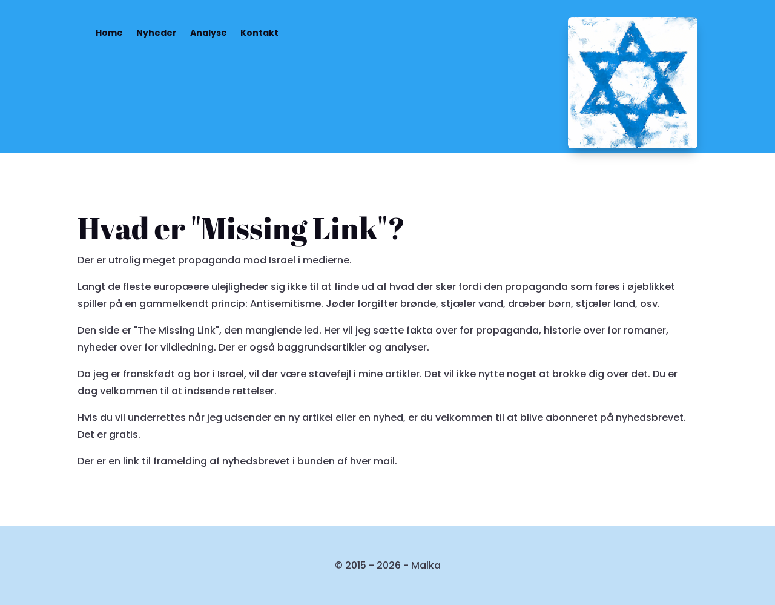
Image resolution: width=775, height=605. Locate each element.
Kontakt (259, 33)
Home (109, 33)
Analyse (208, 33)
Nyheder (156, 33)
